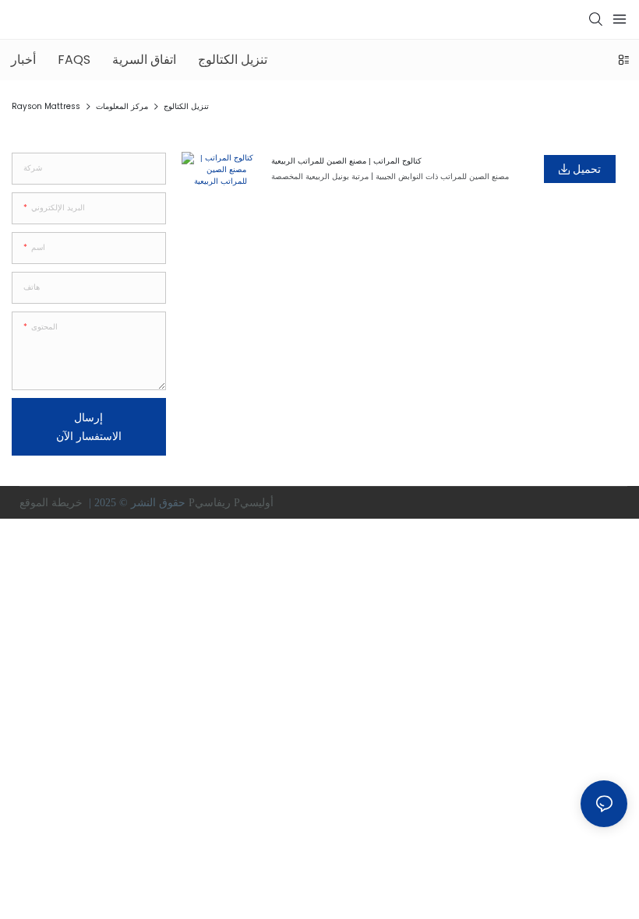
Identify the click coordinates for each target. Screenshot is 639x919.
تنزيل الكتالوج (186, 106)
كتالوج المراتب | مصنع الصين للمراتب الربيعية (346, 161)
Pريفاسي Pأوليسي (233, 503)
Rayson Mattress (46, 106)
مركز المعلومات (122, 106)
